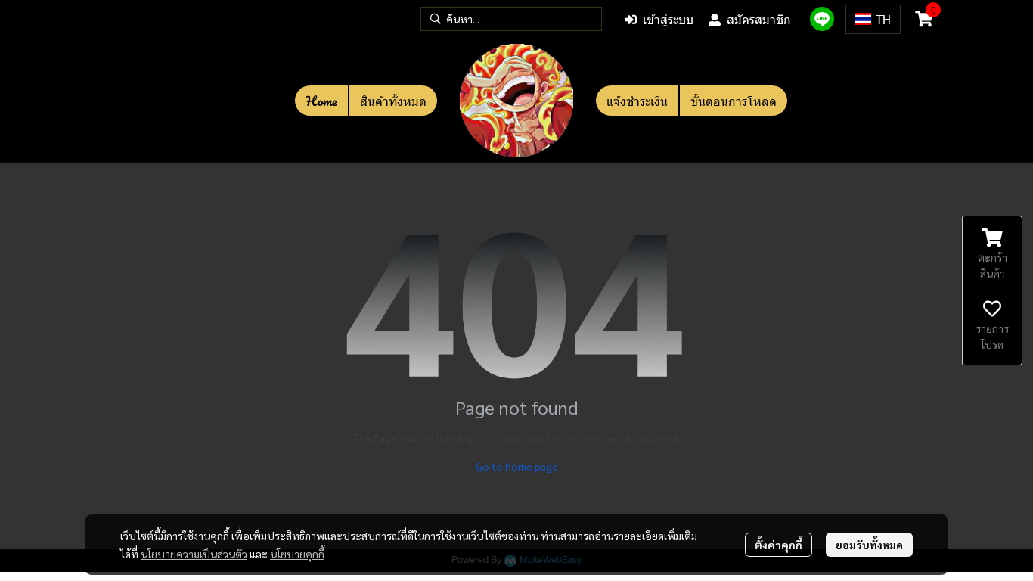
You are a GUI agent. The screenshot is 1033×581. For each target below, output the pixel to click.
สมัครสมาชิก (759, 19)
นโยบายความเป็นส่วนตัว (194, 554)
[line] (822, 19)
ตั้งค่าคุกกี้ (778, 544)
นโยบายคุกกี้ (297, 554)
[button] (511, 19)
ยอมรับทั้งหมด (869, 544)
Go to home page (517, 466)
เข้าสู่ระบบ (668, 19)
